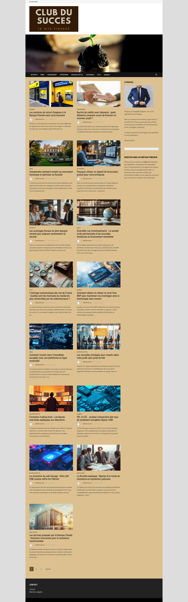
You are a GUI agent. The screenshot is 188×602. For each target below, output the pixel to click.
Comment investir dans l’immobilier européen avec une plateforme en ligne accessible (48, 358)
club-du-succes (39, 119)
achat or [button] (146, 162)
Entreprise (64, 75)
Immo (42, 75)
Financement (52, 75)
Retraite (34, 75)
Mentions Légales (35, 592)
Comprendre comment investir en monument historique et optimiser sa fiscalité (51, 173)
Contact (32, 589)
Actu (99, 75)
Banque (107, 75)
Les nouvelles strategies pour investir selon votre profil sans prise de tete (98, 356)
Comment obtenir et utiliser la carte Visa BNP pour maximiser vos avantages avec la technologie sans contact (98, 296)
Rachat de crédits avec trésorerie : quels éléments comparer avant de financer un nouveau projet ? (96, 115)
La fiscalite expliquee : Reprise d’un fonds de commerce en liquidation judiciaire (98, 477)
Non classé (80, 473)
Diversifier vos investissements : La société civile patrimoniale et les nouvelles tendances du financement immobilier (97, 233)
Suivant (48, 569)
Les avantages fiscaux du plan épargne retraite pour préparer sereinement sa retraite (48, 233)
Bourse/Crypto (77, 75)
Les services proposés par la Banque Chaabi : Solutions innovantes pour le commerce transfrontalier (50, 538)
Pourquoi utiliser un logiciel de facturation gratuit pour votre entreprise (97, 173)
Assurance (90, 75)
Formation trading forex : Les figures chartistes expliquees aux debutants (47, 418)
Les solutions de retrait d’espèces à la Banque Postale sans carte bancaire (47, 114)
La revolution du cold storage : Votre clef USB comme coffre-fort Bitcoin (49, 477)
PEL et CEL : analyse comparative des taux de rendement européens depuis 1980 (97, 418)
